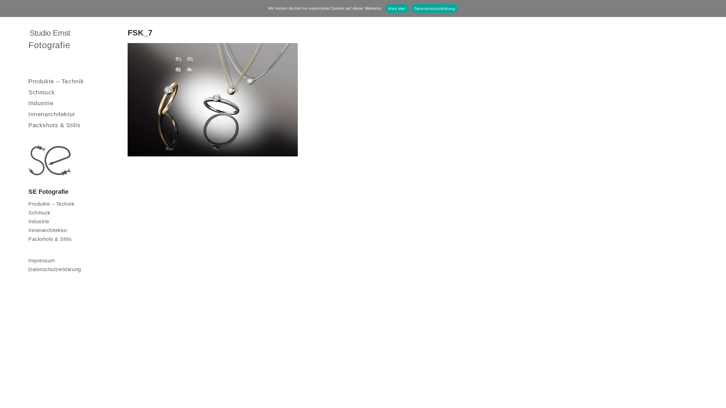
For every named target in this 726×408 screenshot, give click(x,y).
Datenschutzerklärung (54, 269)
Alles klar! (397, 8)
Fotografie (49, 45)
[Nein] (719, 8)
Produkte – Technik (56, 81)
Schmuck (41, 92)
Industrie (41, 103)
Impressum (41, 261)
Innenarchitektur (51, 114)
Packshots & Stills (54, 125)
